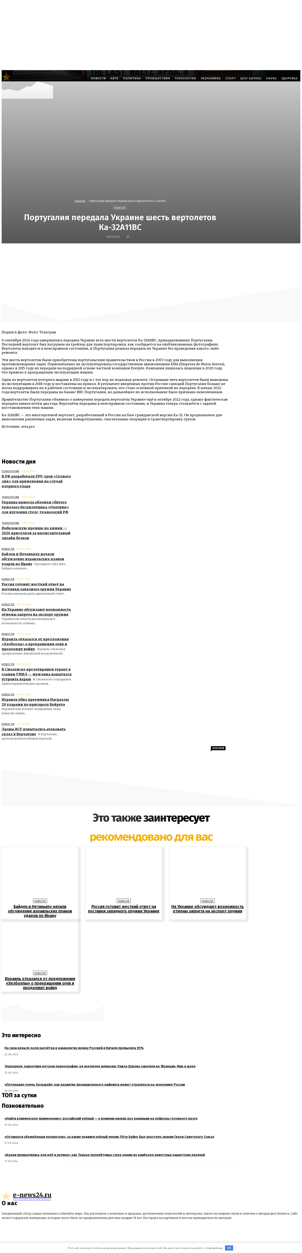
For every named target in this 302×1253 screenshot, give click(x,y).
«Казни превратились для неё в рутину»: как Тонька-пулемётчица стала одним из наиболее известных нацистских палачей (105, 1155)
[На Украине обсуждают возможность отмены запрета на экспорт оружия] (207, 874)
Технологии (10, 471)
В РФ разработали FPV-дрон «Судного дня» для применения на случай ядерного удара (36, 481)
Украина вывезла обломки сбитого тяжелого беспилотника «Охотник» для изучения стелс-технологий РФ (35, 507)
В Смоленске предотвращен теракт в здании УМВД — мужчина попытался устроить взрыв (37, 674)
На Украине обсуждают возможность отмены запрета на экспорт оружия (207, 908)
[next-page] (153, 998)
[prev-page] (149, 998)
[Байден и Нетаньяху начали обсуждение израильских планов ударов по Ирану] (40, 874)
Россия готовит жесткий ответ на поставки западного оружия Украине (123, 908)
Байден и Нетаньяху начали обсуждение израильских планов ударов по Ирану (33, 559)
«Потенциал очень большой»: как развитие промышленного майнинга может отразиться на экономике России (95, 1085)
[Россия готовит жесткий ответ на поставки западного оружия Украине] (123, 874)
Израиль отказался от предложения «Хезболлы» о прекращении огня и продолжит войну (35, 644)
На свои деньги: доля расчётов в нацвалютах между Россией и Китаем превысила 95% (74, 1048)
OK (229, 1248)
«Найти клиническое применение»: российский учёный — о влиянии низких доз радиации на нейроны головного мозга (101, 1118)
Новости (80, 200)
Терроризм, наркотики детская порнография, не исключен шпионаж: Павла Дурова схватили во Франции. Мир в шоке (100, 1066)
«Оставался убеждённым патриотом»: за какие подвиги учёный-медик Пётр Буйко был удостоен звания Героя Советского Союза (109, 1137)
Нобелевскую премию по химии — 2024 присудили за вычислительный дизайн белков (36, 533)
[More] (251, 252)
